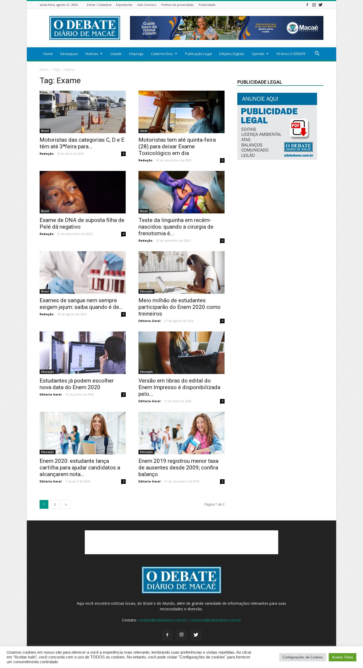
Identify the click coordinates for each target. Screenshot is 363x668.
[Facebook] (307, 4)
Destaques (69, 53)
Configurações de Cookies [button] (302, 657)
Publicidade (207, 5)
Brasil (45, 131)
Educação (146, 291)
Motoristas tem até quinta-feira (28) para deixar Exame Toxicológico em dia (177, 146)
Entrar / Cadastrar (99, 5)
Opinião (258, 53)
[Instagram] (314, 4)
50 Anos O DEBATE (291, 53)
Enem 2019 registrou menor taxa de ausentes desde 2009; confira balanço (178, 467)
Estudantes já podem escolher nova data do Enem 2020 (77, 383)
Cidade (116, 53)
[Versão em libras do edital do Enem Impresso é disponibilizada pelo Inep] (181, 352)
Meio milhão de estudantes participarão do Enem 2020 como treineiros (179, 307)
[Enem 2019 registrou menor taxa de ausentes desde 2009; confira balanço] (181, 433)
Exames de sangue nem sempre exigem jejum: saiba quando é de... (81, 303)
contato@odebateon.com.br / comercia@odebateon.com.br (189, 620)
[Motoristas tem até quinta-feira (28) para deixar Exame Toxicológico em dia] (181, 112)
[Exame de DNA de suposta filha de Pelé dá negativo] (83, 192)
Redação (46, 154)
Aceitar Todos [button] (342, 657)
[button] (317, 54)
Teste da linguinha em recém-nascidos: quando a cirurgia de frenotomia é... (175, 227)
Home (48, 53)
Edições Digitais (231, 53)
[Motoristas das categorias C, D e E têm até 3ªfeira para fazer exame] (83, 112)
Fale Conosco (146, 5)
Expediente (124, 5)
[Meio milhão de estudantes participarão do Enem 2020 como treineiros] (181, 272)
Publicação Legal (198, 53)
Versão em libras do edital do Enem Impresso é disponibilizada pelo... (179, 387)
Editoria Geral (149, 321)
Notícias (92, 53)
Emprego (136, 53)
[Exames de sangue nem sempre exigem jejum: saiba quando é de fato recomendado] (83, 272)
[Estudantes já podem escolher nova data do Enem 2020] (83, 352)
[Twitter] (320, 4)
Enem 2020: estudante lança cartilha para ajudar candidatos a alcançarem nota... (80, 467)
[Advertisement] (181, 542)
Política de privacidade (177, 5)
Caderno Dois (162, 53)
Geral (143, 131)
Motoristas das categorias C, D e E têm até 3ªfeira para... (82, 143)
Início (44, 69)
